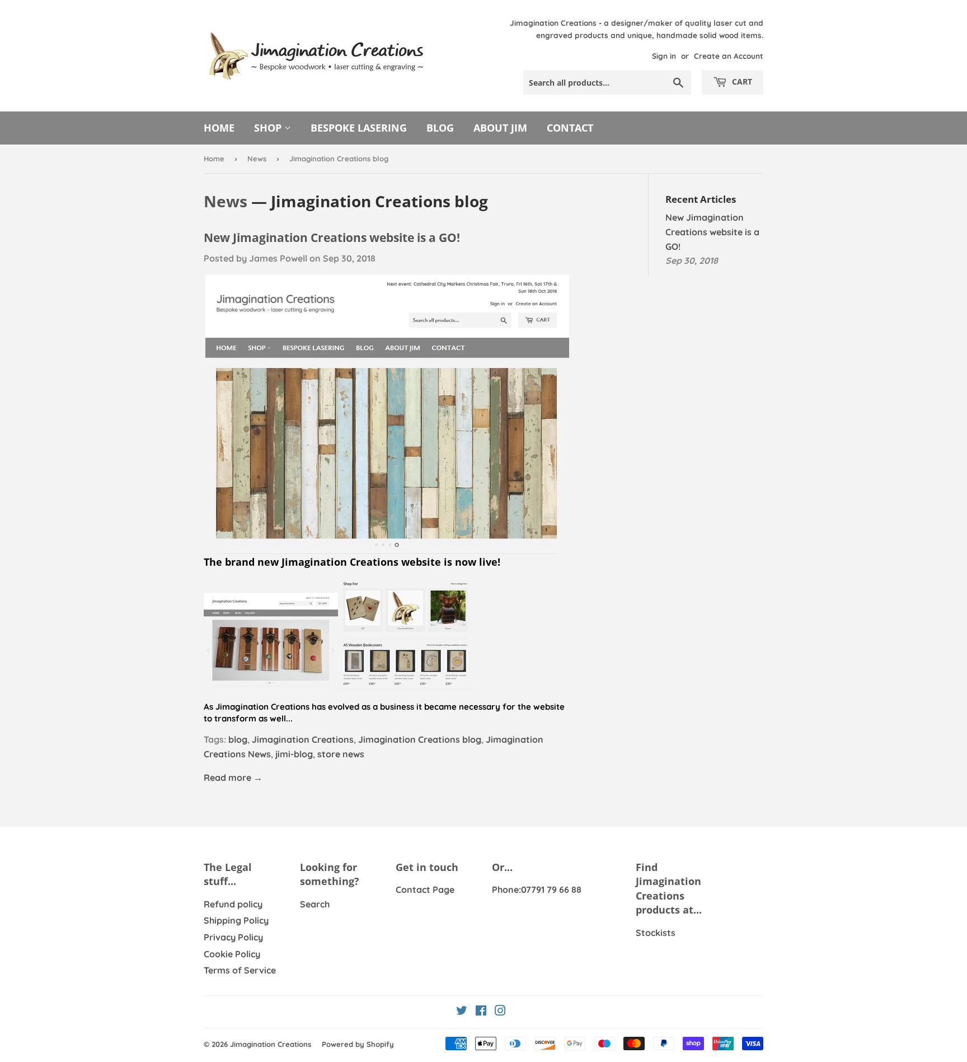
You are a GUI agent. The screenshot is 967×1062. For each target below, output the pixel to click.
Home (219, 127)
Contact (570, 127)
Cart (741, 81)
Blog (440, 127)
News (256, 158)
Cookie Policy (232, 953)
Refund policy (233, 904)
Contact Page (425, 889)
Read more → (233, 777)
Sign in (664, 55)
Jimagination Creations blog (419, 739)
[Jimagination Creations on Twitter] (461, 1011)
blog (237, 739)
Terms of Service (240, 970)
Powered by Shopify (358, 1044)
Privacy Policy (233, 937)
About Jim (500, 127)
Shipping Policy (236, 920)
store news (340, 754)
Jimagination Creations (303, 739)
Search (315, 904)
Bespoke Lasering (359, 127)
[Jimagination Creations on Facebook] (481, 1011)
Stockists (655, 932)
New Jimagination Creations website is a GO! (332, 237)
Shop (269, 127)
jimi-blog (294, 754)
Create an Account (728, 55)
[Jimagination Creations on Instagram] (500, 1011)
